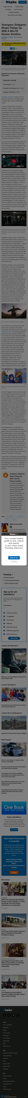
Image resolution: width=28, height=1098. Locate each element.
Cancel (14, 561)
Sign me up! (14, 558)
